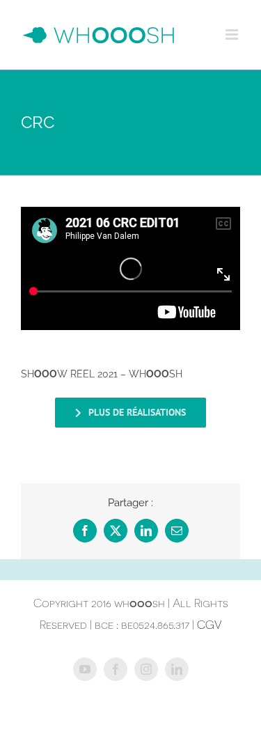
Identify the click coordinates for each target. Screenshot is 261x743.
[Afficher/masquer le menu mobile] (233, 34)
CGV (209, 624)
